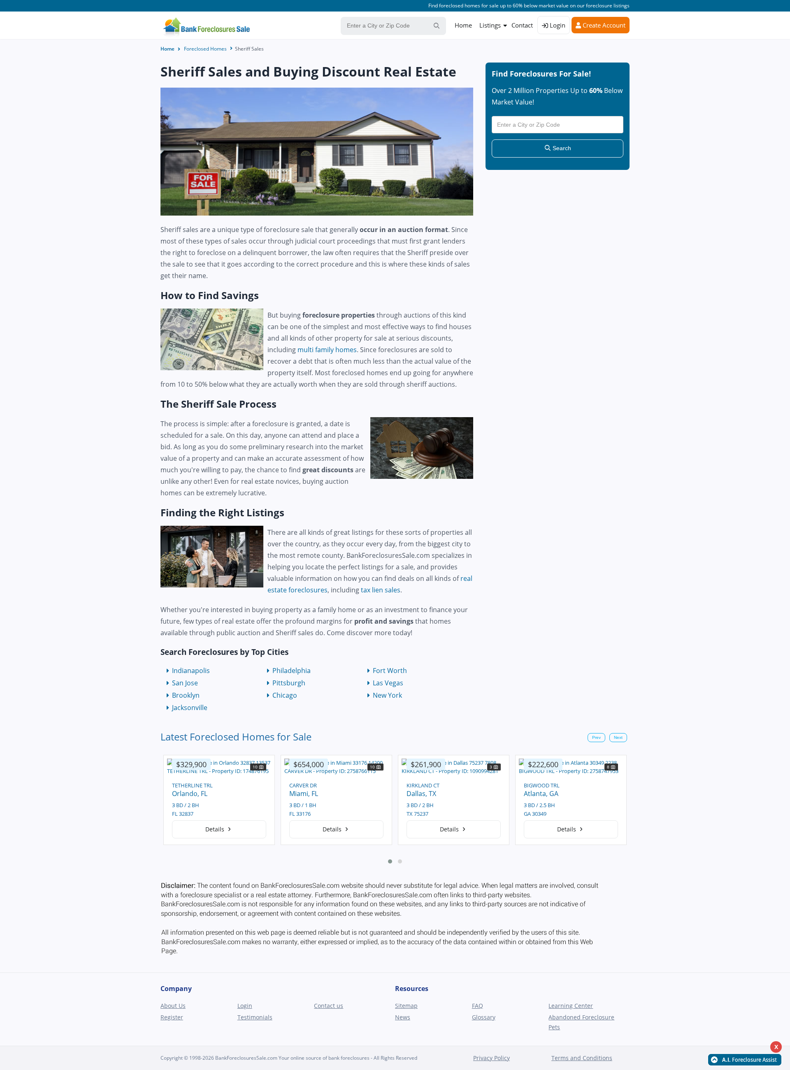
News (402, 1017)
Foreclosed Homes (205, 48)
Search (561, 148)
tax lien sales (380, 589)
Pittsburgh (288, 682)
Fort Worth (390, 670)
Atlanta (418, 793)
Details (215, 829)
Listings (490, 25)
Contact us (328, 1006)
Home (463, 25)
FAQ (477, 1006)
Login (556, 25)
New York (387, 695)
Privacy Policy (491, 1058)
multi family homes (327, 349)
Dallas (298, 793)
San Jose (185, 682)
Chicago (284, 695)
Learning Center (570, 1006)
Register (171, 1017)
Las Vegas (388, 682)
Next (618, 737)
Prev (596, 737)
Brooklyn (186, 695)
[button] (390, 861)
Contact (522, 25)
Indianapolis (191, 670)
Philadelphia (291, 670)
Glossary (483, 1017)
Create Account (603, 25)
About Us (173, 1006)
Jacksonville (189, 707)
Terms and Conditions (581, 1058)
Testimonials (254, 1017)
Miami (181, 793)
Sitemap (406, 1006)
